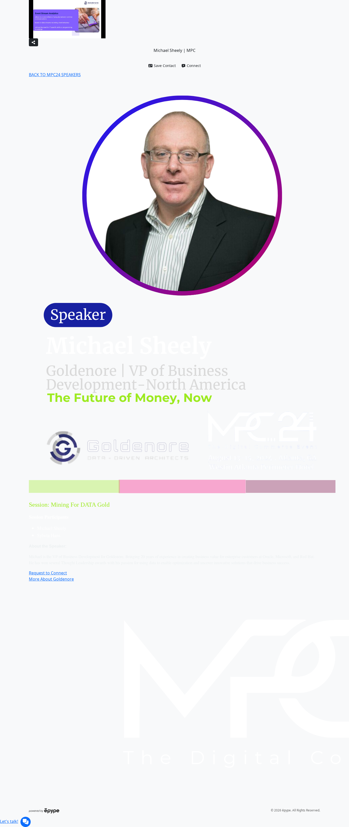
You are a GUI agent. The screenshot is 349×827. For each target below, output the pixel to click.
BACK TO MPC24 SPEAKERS (55, 74)
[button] (162, 66)
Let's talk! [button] (9, 821)
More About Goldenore (51, 579)
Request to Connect (48, 573)
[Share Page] (33, 42)
